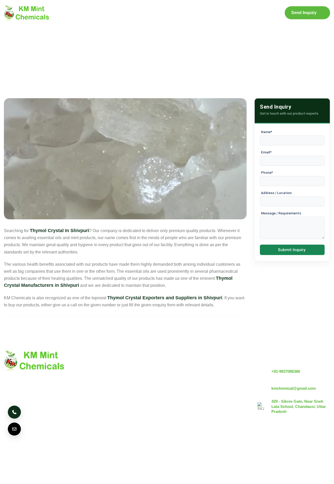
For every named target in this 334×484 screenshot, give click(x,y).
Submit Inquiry (291, 249)
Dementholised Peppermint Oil (199, 403)
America (15, 451)
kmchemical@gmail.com (293, 388)
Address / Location (276, 193)
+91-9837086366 (285, 371)
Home (83, 13)
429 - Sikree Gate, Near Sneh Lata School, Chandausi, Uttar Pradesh (298, 406)
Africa (142, 451)
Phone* (267, 172)
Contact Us (246, 13)
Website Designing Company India (270, 476)
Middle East (99, 451)
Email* (266, 152)
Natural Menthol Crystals (194, 377)
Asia (123, 451)
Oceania (165, 451)
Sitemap (216, 13)
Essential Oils (183, 412)
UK (35, 451)
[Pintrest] (296, 446)
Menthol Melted (185, 394)
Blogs (192, 13)
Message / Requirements (281, 213)
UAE (75, 451)
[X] (311, 446)
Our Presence (128, 403)
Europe (55, 451)
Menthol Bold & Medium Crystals (201, 385)
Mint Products (156, 13)
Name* (266, 132)
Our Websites (127, 412)
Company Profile (115, 13)
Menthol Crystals (186, 368)
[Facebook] (325, 446)
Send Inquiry (304, 12)
